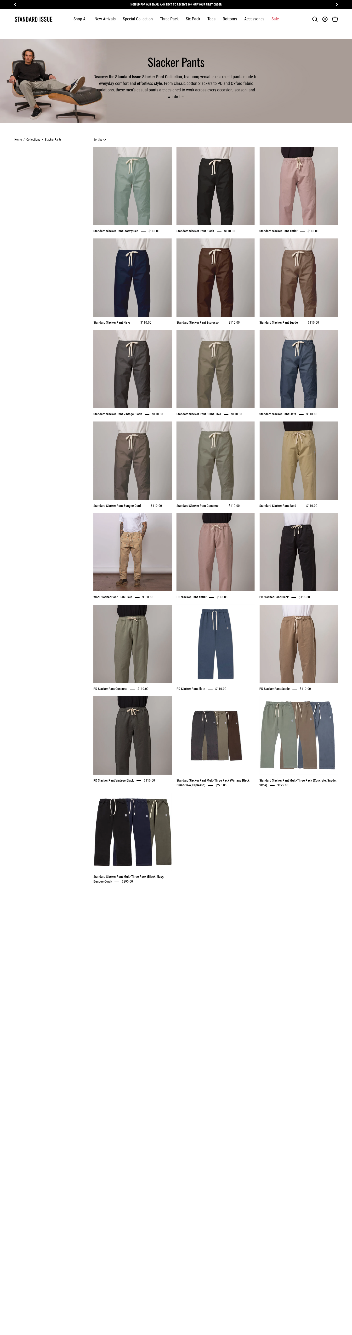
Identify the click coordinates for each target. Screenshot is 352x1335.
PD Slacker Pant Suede (274, 689)
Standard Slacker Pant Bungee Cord (117, 506)
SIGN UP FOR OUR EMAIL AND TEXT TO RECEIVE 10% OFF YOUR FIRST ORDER (176, 4)
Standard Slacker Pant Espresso (197, 323)
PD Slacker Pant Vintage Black (113, 780)
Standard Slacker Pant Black (195, 231)
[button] (137, 19)
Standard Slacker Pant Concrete (197, 506)
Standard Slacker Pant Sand (277, 506)
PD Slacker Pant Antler (191, 597)
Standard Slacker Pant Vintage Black (117, 414)
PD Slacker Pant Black (274, 597)
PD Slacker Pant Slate (190, 689)
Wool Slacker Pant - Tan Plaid (112, 597)
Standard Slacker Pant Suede (278, 323)
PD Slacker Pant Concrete (110, 689)
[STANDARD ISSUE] (33, 19)
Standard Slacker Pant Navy (111, 323)
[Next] (337, 4)
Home (18, 139)
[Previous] (15, 4)
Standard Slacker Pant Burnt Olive (198, 414)
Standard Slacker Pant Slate (277, 414)
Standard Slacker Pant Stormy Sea (115, 231)
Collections (33, 139)
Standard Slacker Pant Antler (278, 231)
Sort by (97, 139)
